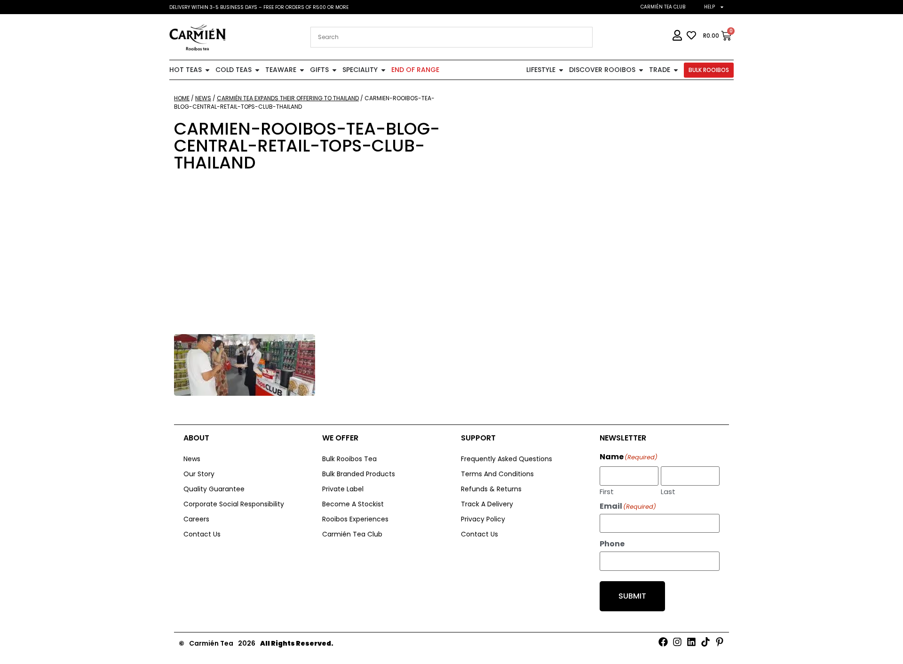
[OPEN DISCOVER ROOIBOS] (641, 70)
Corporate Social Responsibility (233, 504)
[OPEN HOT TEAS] (207, 70)
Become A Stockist (353, 504)
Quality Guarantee (214, 489)
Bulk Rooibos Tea (349, 459)
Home (182, 98)
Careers (196, 519)
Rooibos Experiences (355, 519)
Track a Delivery (487, 504)
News (203, 98)
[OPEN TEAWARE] (302, 70)
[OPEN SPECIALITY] (383, 70)
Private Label (343, 489)
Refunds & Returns (491, 489)
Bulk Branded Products (358, 474)
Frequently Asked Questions (506, 459)
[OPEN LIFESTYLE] (561, 70)
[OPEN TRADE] (676, 70)
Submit (632, 596)
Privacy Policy (483, 519)
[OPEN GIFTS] (334, 70)
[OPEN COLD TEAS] (257, 70)
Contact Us (202, 534)
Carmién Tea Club (663, 6)
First (607, 491)
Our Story (198, 474)
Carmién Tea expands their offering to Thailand (288, 98)
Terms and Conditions (497, 474)
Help (709, 6)
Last (668, 491)
